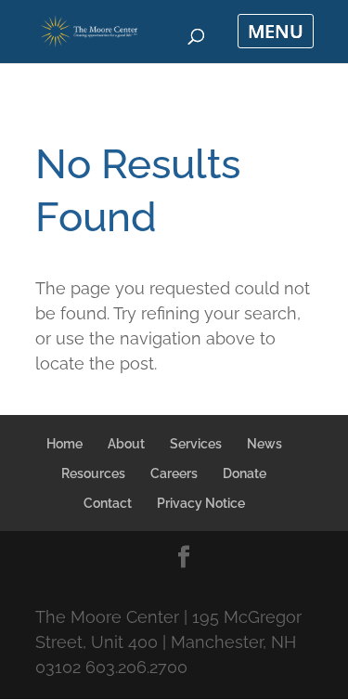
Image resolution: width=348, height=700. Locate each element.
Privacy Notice (201, 503)
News (264, 443)
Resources (93, 473)
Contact (108, 503)
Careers (174, 473)
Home (64, 443)
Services (196, 443)
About (126, 443)
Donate (244, 473)
